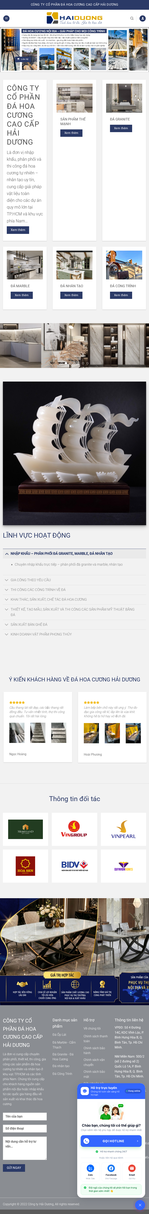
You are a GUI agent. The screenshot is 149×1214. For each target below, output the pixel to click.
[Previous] (7, 49)
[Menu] (6, 18)
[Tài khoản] (142, 18)
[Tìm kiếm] (131, 18)
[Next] (141, 49)
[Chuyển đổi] (6, 553)
